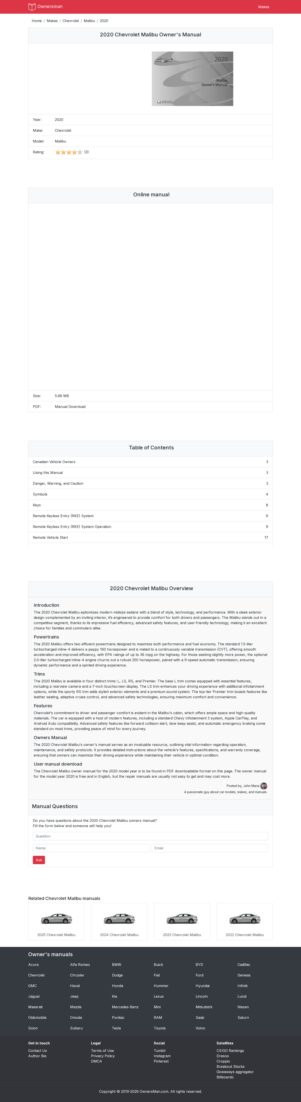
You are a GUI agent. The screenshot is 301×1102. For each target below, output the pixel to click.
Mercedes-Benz (125, 1007)
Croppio (223, 1061)
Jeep (74, 996)
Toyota (159, 1028)
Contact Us (37, 1050)
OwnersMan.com (154, 1091)
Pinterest (161, 1061)
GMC (32, 986)
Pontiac (118, 1017)
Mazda (75, 1007)
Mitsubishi (204, 1007)
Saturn (243, 1017)
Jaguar (34, 996)
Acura (33, 964)
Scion (33, 1028)
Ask (39, 860)
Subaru (76, 1028)
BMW (116, 964)
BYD (199, 964)
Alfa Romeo (80, 964)
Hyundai (203, 986)
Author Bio (37, 1056)
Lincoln (202, 996)
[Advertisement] (150, 173)
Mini (157, 1007)
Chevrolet (71, 21)
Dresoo (223, 1056)
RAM (158, 1017)
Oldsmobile (37, 1017)
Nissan (243, 1007)
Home (37, 21)
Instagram (162, 1056)
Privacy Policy (103, 1056)
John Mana (251, 786)
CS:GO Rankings (230, 1050)
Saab (200, 1017)
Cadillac (244, 964)
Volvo (200, 1028)
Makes (263, 7)
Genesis (244, 975)
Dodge (117, 975)
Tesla (116, 1028)
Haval (75, 986)
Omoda (76, 1017)
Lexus (159, 996)
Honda (117, 986)
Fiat (157, 975)
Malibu (89, 21)
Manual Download (70, 406)
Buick (158, 964)
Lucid (242, 996)
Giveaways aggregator (235, 1072)
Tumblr (160, 1050)
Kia (114, 996)
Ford (199, 975)
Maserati (35, 1007)
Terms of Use (102, 1050)
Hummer (161, 986)
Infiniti (242, 986)
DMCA (96, 1061)
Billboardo (225, 1077)
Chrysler (77, 975)
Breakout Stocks (231, 1066)
